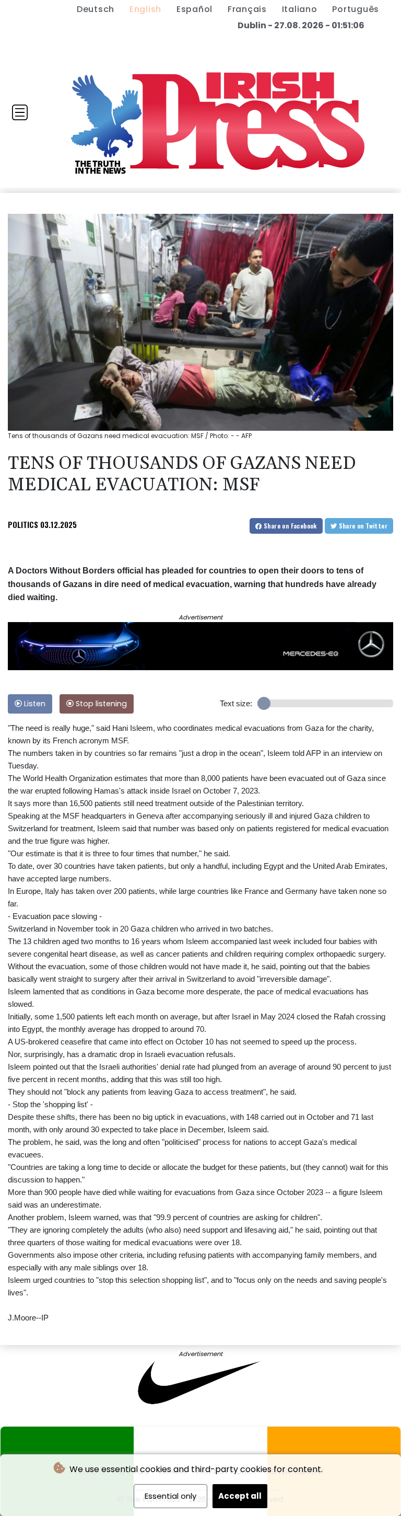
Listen (33, 703)
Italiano (299, 9)
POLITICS (23, 524)
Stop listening (100, 703)
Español (194, 9)
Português (355, 9)
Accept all (240, 1495)
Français (247, 9)
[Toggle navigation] (19, 112)
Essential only (170, 1495)
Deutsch (95, 9)
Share (289, 525)
